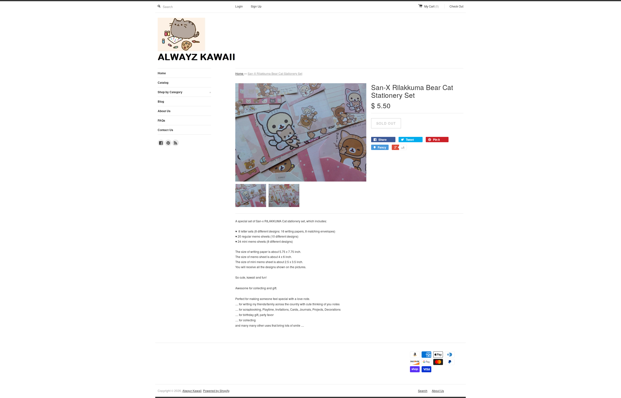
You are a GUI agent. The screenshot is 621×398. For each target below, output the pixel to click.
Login (239, 6)
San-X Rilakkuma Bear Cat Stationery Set (275, 73)
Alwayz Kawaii (192, 391)
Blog (161, 101)
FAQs (161, 120)
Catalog (163, 82)
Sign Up (256, 6)
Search (422, 391)
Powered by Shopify (216, 391)
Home (162, 73)
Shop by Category (184, 92)
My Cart (431, 6)
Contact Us (165, 130)
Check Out (456, 6)
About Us (164, 111)
